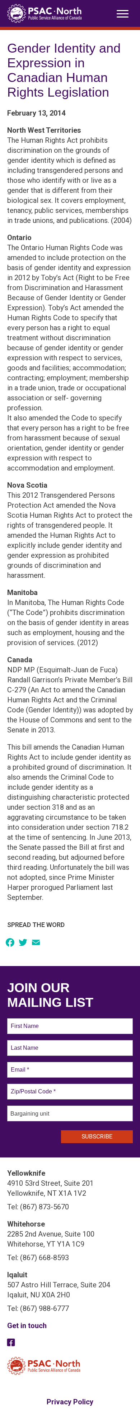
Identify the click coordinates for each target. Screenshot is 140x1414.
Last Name (23, 1044)
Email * (19, 1065)
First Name (24, 1022)
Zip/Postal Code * (31, 1087)
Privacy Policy (70, 1402)
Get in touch (27, 1325)
